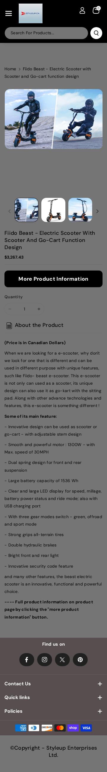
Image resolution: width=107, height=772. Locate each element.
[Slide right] (97, 211)
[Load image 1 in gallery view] (26, 210)
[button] (8, 13)
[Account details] (82, 10)
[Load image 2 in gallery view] (53, 210)
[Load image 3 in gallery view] (80, 210)
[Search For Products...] (96, 33)
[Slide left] (9, 211)
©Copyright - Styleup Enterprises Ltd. (53, 751)
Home (10, 69)
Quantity (13, 296)
